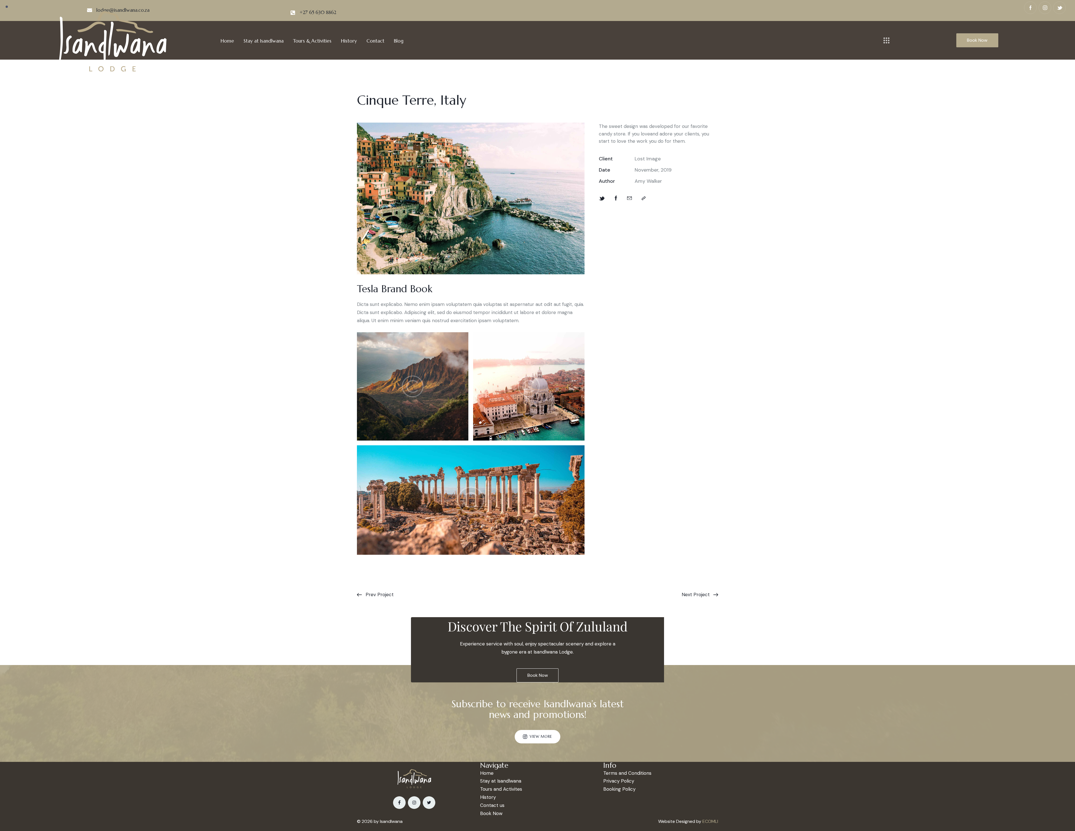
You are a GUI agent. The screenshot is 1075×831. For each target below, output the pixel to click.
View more (541, 736)
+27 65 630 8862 (318, 12)
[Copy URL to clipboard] (644, 198)
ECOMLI (710, 821)
